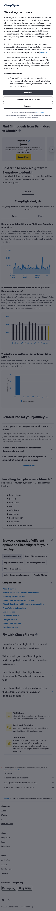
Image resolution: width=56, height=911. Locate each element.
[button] (28, 92)
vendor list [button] (44, 52)
